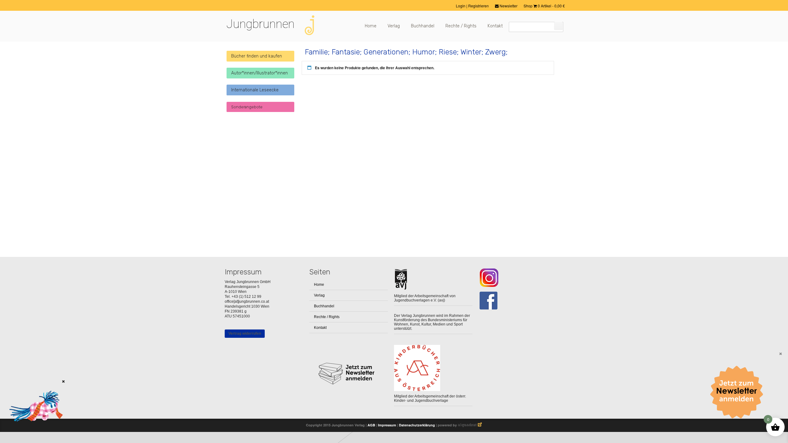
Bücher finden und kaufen (256, 56)
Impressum (387, 425)
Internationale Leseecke (255, 90)
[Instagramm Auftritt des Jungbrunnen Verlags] (518, 278)
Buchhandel (422, 26)
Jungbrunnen (260, 24)
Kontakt (495, 26)
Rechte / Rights (460, 26)
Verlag (394, 26)
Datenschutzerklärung (417, 425)
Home (370, 26)
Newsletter (508, 5)
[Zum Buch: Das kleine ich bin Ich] (34, 429)
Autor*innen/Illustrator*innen (259, 73)
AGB (371, 425)
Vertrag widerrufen (244, 333)
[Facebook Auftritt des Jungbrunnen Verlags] (518, 301)
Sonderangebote (247, 107)
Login (461, 5)
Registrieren (478, 5)
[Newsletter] (739, 392)
